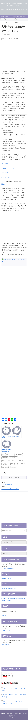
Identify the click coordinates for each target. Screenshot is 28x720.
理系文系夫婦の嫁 (6, 578)
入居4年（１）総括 (6, 484)
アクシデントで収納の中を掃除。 (10, 489)
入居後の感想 (5, 467)
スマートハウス (6, 460)
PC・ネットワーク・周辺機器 (10, 38)
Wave (2, 184)
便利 (18, 464)
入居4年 (23, 464)
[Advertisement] (14, 56)
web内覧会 (5, 457)
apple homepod (5, 177)
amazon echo (5, 172)
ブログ (21, 460)
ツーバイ (14, 460)
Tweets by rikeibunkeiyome (8, 588)
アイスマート (13, 457)
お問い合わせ (5, 644)
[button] (25, 531)
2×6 (3, 454)
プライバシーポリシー (7, 630)
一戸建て (4, 464)
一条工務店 (12, 464)
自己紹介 (3, 615)
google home (4, 163)
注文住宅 (13, 467)
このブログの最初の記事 (8, 568)
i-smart (12, 454)
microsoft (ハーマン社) (7, 168)
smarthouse (19, 454)
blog (7, 454)
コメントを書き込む (14, 477)
